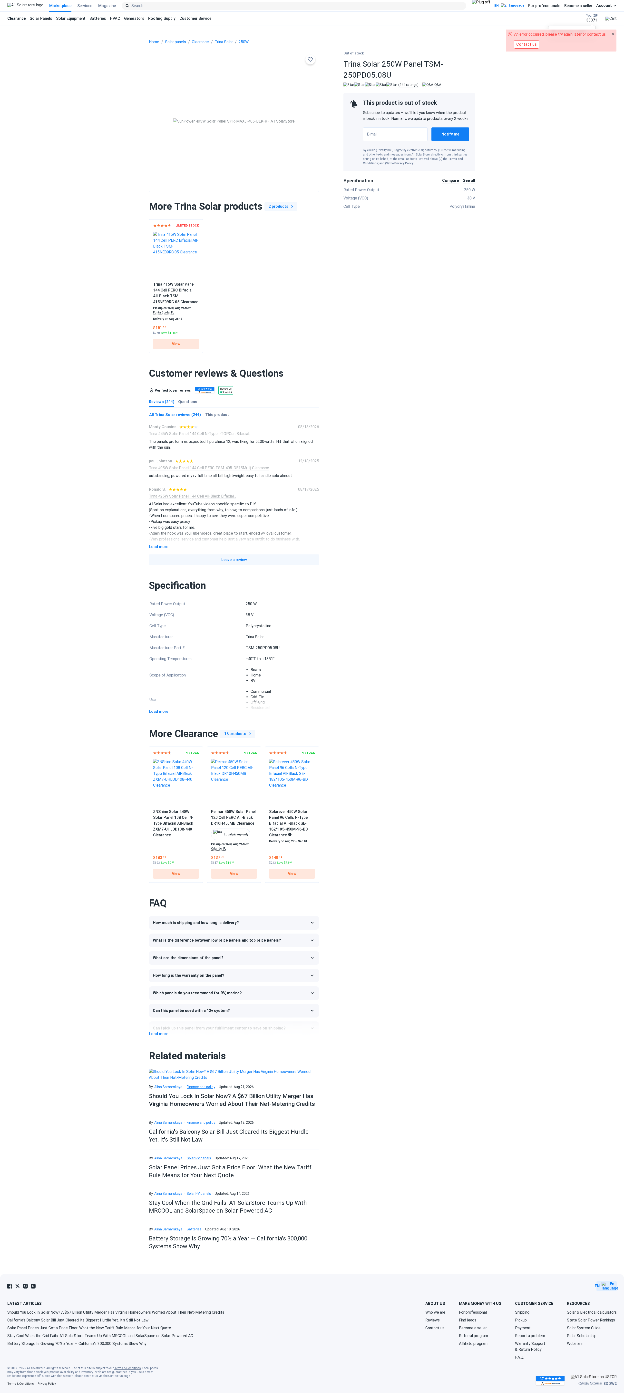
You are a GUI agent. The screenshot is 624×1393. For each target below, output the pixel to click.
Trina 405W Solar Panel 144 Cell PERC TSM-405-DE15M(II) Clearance (209, 468)
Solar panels (175, 42)
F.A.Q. (519, 1357)
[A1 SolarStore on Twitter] (17, 1286)
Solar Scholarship (581, 1335)
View (176, 344)
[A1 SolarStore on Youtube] (33, 1286)
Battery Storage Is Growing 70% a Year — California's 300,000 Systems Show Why (76, 1343)
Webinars (575, 1343)
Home (154, 42)
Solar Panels (41, 18)
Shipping (522, 1312)
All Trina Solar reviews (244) (175, 414)
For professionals (544, 5)
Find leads (467, 1320)
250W (244, 42)
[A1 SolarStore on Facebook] (9, 1286)
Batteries (97, 18)
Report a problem (530, 1335)
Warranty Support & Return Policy (530, 1346)
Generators (134, 18)
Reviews (432, 1320)
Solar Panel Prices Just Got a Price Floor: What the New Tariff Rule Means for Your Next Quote (89, 1328)
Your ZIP (592, 18)
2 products (278, 206)
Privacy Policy (403, 163)
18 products (235, 733)
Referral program (473, 1335)
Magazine (107, 5)
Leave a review (234, 559)
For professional (473, 1312)
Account (604, 5)
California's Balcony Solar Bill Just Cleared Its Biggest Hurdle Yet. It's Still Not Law (77, 1320)
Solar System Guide (584, 1328)
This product (217, 414)
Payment (523, 1328)
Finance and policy (201, 1087)
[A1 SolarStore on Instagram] (25, 1286)
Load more (158, 547)
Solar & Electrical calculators (592, 1312)
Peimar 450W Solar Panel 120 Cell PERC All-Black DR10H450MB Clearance (233, 817)
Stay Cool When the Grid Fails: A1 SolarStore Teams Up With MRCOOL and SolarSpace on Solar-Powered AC (100, 1335)
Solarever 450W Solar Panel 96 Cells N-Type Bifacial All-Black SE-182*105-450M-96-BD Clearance (288, 823)
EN (496, 6)
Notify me (450, 134)
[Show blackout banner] (481, 6)
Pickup (521, 1320)
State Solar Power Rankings (591, 1320)
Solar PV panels (199, 1158)
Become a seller (578, 5)
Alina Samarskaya (168, 1087)
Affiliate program (473, 1343)
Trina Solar (224, 42)
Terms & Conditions (127, 1368)
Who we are (435, 1312)
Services (84, 5)
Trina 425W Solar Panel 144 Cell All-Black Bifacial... (192, 496)
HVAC (115, 18)
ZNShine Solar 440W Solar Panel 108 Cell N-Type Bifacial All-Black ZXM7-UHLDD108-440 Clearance (173, 823)
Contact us (434, 1328)
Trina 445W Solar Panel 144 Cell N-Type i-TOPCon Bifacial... (200, 433)
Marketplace (60, 5)
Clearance (200, 42)
